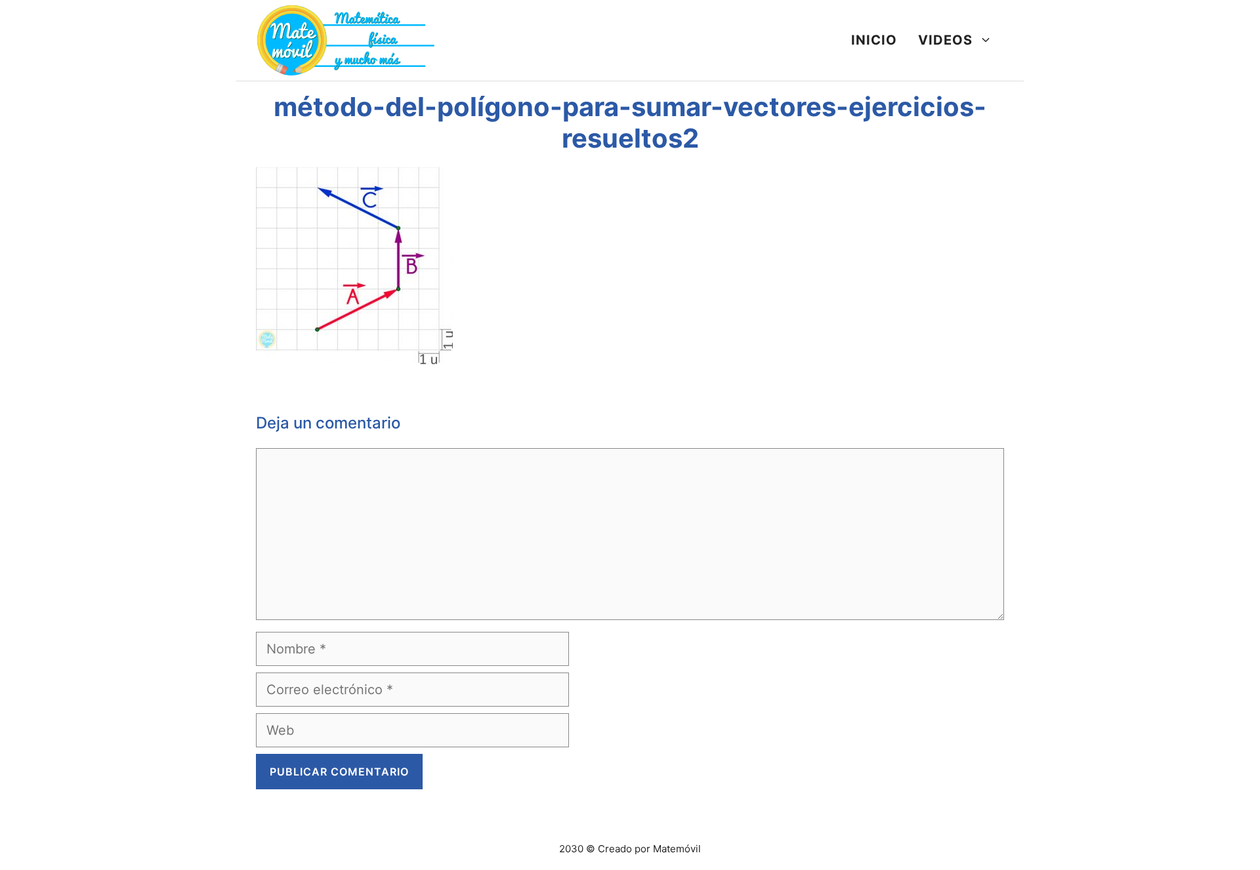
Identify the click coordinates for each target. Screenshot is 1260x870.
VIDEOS (945, 40)
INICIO (874, 40)
